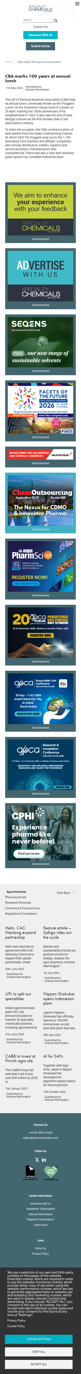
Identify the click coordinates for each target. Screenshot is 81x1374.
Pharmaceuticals (15, 897)
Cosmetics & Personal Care (22, 908)
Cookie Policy (16, 1326)
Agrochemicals (16, 892)
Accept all (39, 1364)
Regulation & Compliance (21, 913)
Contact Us (40, 27)
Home (8, 62)
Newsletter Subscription (40, 1209)
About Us (40, 1248)
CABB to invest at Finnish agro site (20, 1058)
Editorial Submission (40, 1214)
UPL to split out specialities (18, 996)
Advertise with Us (40, 1203)
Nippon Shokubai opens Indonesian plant (59, 998)
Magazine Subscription (40, 1219)
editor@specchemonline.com (40, 1138)
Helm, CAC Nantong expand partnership (20, 932)
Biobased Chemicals (18, 902)
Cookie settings (39, 1339)
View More (63, 892)
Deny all (38, 1352)
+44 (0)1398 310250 (40, 1132)
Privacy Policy (40, 1253)
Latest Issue (40, 1225)
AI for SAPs (53, 1056)
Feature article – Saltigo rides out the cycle (57, 932)
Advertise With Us (40, 35)
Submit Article (40, 46)
